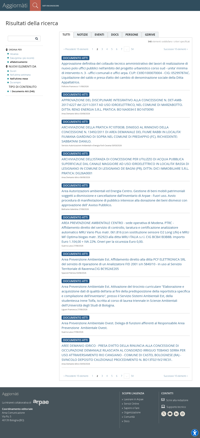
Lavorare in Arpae (133, 399)
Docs (126, 421)
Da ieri (13, 71)
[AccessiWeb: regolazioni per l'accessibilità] (194, 432)
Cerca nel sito (35, 5)
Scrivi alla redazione (177, 400)
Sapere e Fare (131, 408)
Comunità (129, 416)
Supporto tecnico (176, 407)
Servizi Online (131, 403)
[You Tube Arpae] (170, 414)
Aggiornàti (15, 5)
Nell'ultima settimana (20, 74)
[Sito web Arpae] (41, 402)
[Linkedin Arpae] (176, 414)
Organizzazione (132, 412)
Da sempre (15, 82)
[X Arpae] (163, 414)
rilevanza (14, 53)
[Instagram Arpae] (182, 414)
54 (132, 49)
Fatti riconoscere (50, 6)
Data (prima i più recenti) (22, 58)
